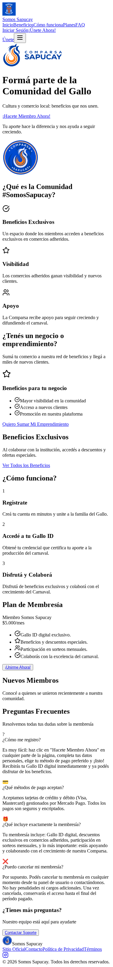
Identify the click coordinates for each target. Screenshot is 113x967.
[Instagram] (5, 956)
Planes (69, 24)
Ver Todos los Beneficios (26, 465)
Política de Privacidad (63, 949)
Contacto (33, 949)
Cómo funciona (48, 24)
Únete (8, 39)
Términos (93, 949)
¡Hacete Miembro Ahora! (26, 116)
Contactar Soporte (20, 932)
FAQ (80, 24)
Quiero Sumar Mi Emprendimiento (35, 424)
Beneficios (23, 24)
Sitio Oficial (13, 949)
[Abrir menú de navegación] (20, 38)
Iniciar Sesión (15, 30)
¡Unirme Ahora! (18, 667)
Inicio (7, 24)
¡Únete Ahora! (42, 30)
